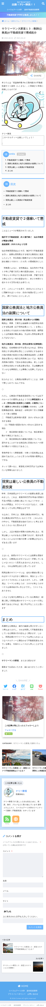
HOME (24, 986)
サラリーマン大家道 (21, 743)
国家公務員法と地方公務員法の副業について (24, 164)
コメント (8, 851)
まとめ (9, 171)
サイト (5, 901)
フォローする (10, 730)
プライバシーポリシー (17, 994)
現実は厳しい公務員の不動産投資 (19, 167)
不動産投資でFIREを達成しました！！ (23, 15)
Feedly (7, 823)
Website (15, 823)
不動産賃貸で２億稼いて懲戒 (17, 160)
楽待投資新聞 (32, 991)
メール (5, 891)
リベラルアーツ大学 (14, 10)
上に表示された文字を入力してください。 (21, 917)
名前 (5, 881)
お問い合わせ (32, 994)
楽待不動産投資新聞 (31, 10)
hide (21, 154)
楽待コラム (35, 743)
